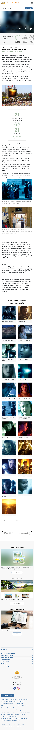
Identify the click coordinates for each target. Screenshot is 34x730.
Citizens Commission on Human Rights (10, 720)
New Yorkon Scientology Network (8, 652)
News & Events (5, 661)
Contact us (17, 682)
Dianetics (13, 699)
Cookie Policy (7, 726)
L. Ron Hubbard (5, 699)
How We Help (5, 8)
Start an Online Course (23, 705)
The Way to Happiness (24, 712)
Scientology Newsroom (7, 703)
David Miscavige (19, 703)
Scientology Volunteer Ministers (9, 707)
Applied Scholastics (20, 714)
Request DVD (28, 8)
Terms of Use (13, 726)
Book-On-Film (24, 533)
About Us (4, 649)
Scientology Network (23, 699)
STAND (15, 712)
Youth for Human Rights (21, 718)
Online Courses (6, 659)
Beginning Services (7, 657)
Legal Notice (19, 726)
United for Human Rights (7, 718)
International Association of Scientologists (11, 710)
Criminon (3, 714)
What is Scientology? (7, 655)
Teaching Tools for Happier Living (8, 533)
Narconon (10, 714)
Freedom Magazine (6, 712)
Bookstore (4, 664)
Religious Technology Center (8, 705)
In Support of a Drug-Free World (9, 716)
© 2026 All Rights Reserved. (14, 724)
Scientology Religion (6, 701)
